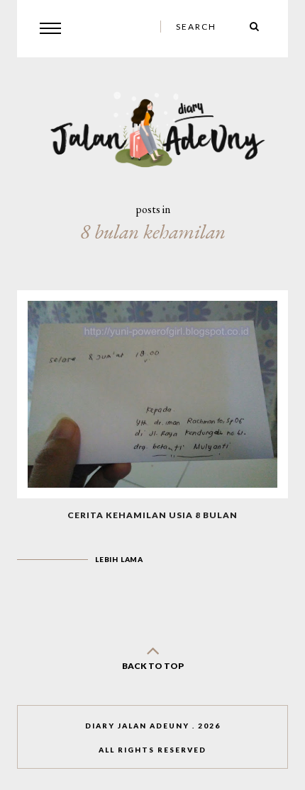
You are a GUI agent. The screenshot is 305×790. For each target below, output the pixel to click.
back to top (153, 665)
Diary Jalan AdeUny (137, 725)
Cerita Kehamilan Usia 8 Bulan (152, 515)
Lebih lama (119, 559)
